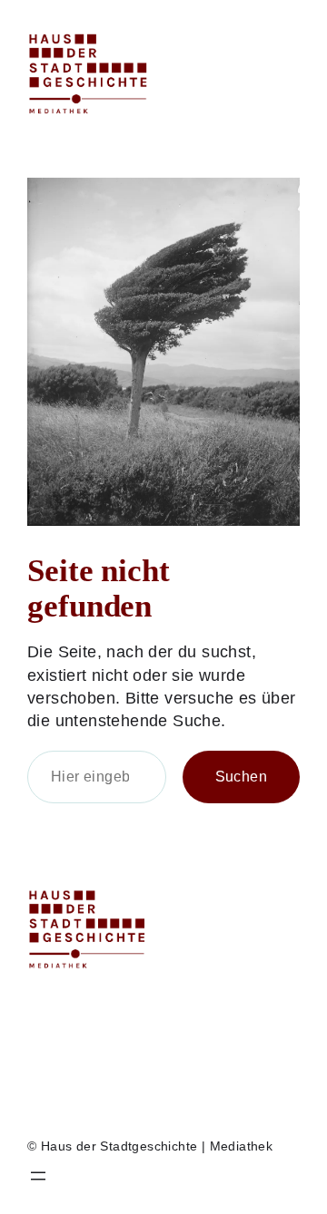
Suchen (241, 776)
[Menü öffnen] (38, 1176)
